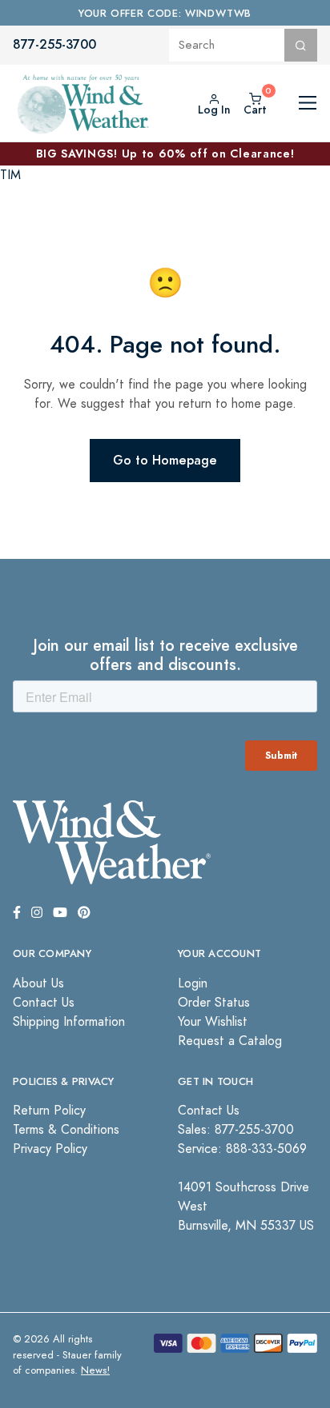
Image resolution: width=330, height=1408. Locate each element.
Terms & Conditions (66, 1130)
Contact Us (43, 1002)
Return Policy (49, 1110)
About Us (38, 983)
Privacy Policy (50, 1149)
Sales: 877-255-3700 (236, 1130)
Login (192, 983)
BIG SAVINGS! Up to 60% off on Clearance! (165, 154)
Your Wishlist (213, 1022)
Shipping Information (69, 1022)
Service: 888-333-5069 (242, 1149)
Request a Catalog (230, 1041)
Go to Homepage (165, 460)
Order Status (214, 1002)
